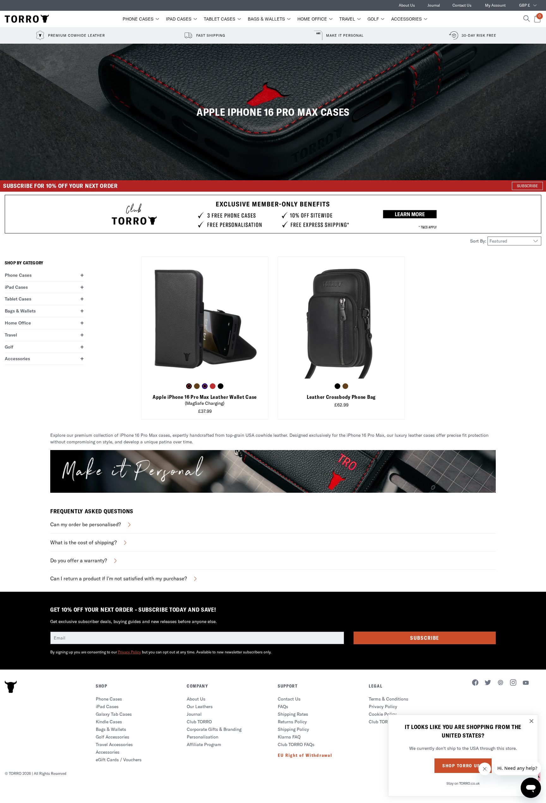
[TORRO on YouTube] (526, 684)
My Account (495, 5)
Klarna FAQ (289, 737)
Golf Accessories (112, 737)
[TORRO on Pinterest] (500, 683)
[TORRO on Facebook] (475, 683)
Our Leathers (200, 706)
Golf (373, 19)
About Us (407, 5)
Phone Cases (138, 19)
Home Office (312, 19)
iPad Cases (178, 19)
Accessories (406, 19)
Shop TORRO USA (463, 766)
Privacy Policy (129, 652)
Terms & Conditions (388, 699)
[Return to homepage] (27, 19)
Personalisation (202, 737)
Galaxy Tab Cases (114, 714)
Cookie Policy (383, 714)
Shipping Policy (293, 729)
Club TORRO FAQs (296, 744)
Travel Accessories (114, 744)
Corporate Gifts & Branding (214, 729)
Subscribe (424, 638)
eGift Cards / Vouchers (119, 760)
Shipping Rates (293, 714)
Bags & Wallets (266, 19)
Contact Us (461, 5)
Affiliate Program (204, 744)
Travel (347, 19)
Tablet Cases (219, 19)
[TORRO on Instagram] (513, 683)
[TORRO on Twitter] (488, 683)
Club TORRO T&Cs (387, 722)
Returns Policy (292, 722)
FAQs (283, 706)
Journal (434, 5)
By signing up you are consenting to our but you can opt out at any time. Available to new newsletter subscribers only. (160, 652)
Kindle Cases (109, 722)
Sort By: (479, 241)
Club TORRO (199, 722)
